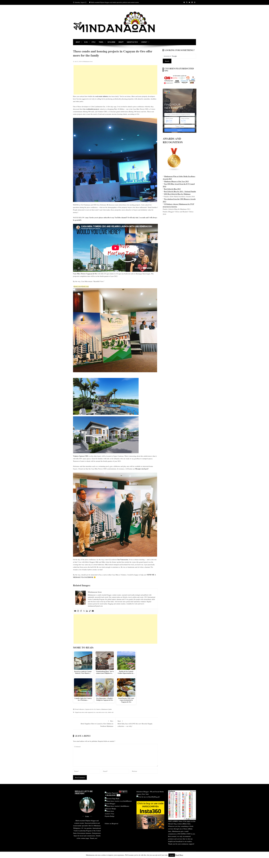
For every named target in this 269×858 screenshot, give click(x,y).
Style (93, 42)
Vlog (86, 42)
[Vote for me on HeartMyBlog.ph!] (148, 797)
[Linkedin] (87, 611)
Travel (101, 42)
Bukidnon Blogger (142, 791)
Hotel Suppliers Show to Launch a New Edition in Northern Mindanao (97, 723)
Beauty (121, 42)
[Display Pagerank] (111, 793)
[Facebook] (81, 611)
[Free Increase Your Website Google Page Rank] (112, 798)
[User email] (93, 611)
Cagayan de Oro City (90, 709)
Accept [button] (172, 855)
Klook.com (77, 286)
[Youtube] (75, 611)
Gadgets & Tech (132, 42)
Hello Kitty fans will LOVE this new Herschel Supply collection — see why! (135, 723)
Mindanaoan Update (106, 709)
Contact (144, 42)
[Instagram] (78, 611)
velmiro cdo (110, 712)
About (78, 42)
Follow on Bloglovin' (111, 823)
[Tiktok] (90, 611)
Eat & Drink (111, 42)
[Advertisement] (115, 80)
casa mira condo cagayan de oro (87, 712)
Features (98, 709)
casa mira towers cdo (101, 712)
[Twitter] (84, 611)
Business (82, 709)
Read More (179, 855)
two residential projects (91, 109)
